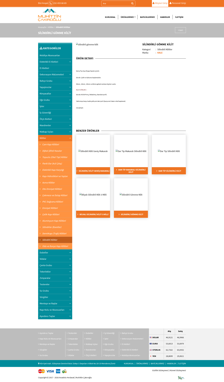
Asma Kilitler (48, 182)
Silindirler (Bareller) (51, 227)
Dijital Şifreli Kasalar (52, 150)
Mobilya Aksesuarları (50, 55)
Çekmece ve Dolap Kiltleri (54, 195)
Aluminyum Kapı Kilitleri (54, 220)
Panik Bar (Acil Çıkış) (52, 163)
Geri (181, 30)
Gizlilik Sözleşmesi (160, 370)
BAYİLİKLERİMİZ (147, 17)
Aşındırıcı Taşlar (47, 316)
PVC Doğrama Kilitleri (52, 201)
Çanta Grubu (46, 265)
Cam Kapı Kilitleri (50, 144)
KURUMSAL (110, 17)
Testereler (45, 284)
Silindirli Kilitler (49, 239)
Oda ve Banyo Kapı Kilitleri (55, 246)
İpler (42, 106)
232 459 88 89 (52, 3)
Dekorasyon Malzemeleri (52, 74)
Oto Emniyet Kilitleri (52, 188)
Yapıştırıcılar (45, 87)
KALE (160, 52)
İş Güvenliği (45, 112)
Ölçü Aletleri (46, 118)
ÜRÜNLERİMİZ (127, 17)
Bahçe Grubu (46, 80)
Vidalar (43, 258)
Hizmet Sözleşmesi (178, 370)
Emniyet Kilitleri (50, 208)
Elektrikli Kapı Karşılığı (53, 169)
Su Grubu (44, 290)
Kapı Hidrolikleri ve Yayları (55, 176)
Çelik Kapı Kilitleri (50, 214)
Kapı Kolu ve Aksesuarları (52, 309)
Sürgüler (44, 297)
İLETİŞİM (179, 17)
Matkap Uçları (46, 131)
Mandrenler (45, 125)
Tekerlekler (45, 271)
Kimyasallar (45, 93)
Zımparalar (45, 277)
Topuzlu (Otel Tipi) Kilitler (54, 157)
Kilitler (51, 27)
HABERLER (165, 17)
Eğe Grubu (45, 99)
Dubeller (44, 252)
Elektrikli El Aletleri (49, 61)
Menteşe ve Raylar (48, 303)
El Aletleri (44, 68)
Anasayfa (42, 27)
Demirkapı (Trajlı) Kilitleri (54, 233)
